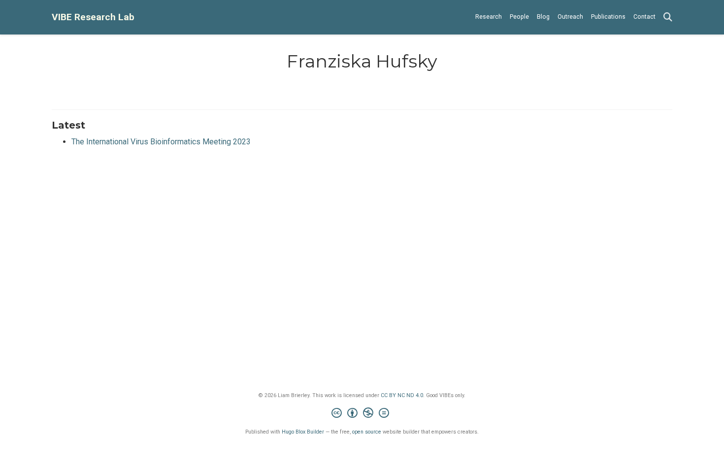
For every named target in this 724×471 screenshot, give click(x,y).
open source (366, 432)
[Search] (667, 17)
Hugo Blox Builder (303, 432)
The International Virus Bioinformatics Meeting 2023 (161, 141)
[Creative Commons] (362, 414)
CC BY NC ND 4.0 (402, 395)
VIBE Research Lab (93, 17)
